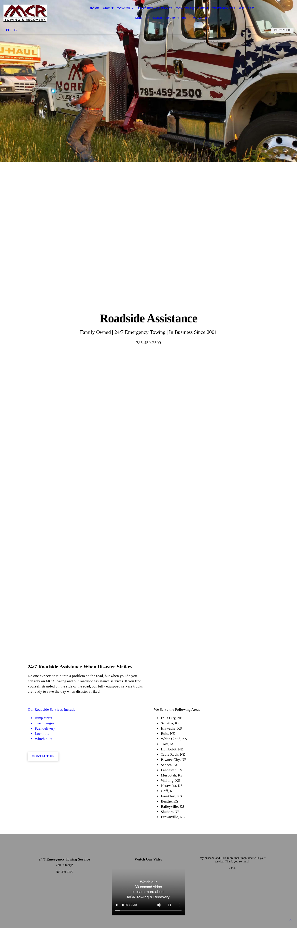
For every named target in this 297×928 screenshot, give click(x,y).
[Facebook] (7, 30)
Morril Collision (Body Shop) (160, 18)
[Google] (15, 30)
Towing (123, 8)
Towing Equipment (192, 8)
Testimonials (223, 8)
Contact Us (199, 18)
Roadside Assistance (155, 8)
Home (94, 8)
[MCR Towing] (25, 13)
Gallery (246, 8)
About (108, 8)
